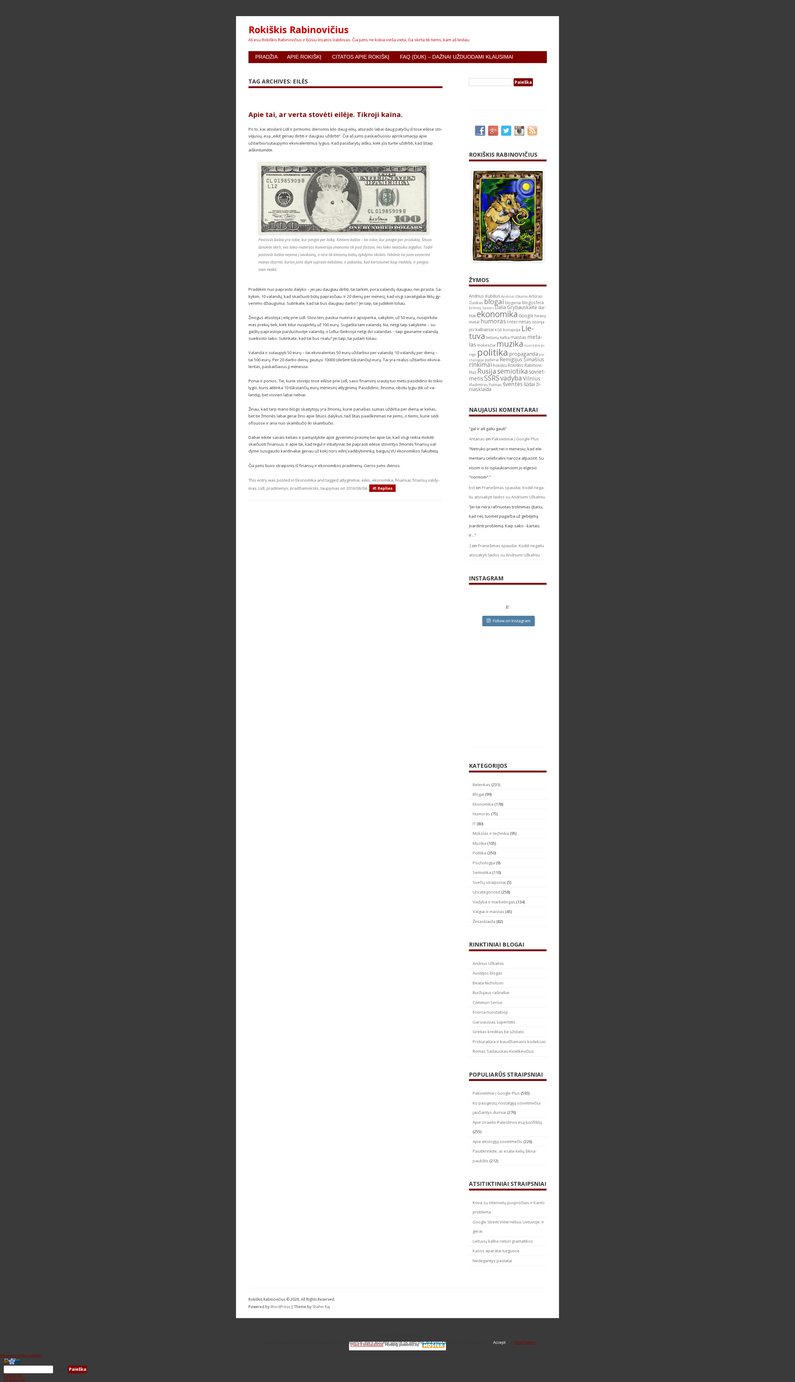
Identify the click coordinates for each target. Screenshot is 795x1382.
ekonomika (382, 480)
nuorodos (532, 345)
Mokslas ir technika (491, 833)
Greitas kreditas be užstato (498, 1031)
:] (470, 545)
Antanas (477, 439)
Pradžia (266, 57)
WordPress (280, 1306)
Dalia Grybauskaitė (516, 307)
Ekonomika (305, 480)
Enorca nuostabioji (490, 1012)
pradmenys (277, 488)
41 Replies (382, 488)
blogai (494, 301)
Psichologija (484, 863)
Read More (525, 1342)
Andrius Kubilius (484, 296)
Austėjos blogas (487, 973)
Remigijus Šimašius (522, 359)
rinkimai (480, 365)
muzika (510, 343)
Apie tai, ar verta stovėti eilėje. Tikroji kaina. (325, 114)
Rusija (486, 371)
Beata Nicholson (488, 983)
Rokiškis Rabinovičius (298, 30)
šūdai (529, 384)
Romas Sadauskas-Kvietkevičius (503, 1051)
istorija (538, 322)
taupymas (329, 488)
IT (474, 823)
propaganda (523, 353)
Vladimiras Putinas (485, 384)
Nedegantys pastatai (492, 1260)
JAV (472, 329)
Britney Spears (481, 307)
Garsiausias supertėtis (494, 1022)
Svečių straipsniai (489, 882)
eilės (365, 480)
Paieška (60, 1369)
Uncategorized (486, 892)
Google (526, 315)
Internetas (519, 321)
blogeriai (513, 302)
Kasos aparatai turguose (496, 1251)
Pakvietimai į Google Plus (515, 439)
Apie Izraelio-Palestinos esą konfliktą (507, 1122)
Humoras (481, 814)
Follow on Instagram (511, 620)
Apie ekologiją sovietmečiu (497, 1141)
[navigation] (397, 1369)
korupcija (511, 329)
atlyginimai (349, 480)
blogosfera (533, 302)
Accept (499, 1342)
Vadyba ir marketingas (494, 902)
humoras (493, 321)
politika (492, 352)
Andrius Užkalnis (514, 296)
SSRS (491, 377)
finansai (403, 480)
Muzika (479, 843)
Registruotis (15, 1379)
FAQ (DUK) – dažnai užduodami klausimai (456, 57)
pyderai (492, 359)
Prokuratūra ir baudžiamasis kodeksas (509, 1041)
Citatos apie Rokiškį (360, 57)
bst (472, 487)
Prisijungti (13, 1375)
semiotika (512, 371)
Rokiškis (500, 365)
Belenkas (481, 784)
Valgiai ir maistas (488, 911)
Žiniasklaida (484, 921)
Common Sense (487, 1002)
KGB (498, 329)
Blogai (478, 794)
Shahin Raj (321, 1306)
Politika (479, 853)
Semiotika (482, 872)
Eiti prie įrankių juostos (21, 1355)
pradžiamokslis (304, 488)
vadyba (511, 378)
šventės (513, 384)
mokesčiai (486, 345)
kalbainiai (484, 329)
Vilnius (531, 378)
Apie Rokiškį (304, 57)
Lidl (261, 488)
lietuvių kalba (498, 337)
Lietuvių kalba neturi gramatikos (503, 1241)
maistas (518, 337)
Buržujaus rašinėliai (491, 992)
